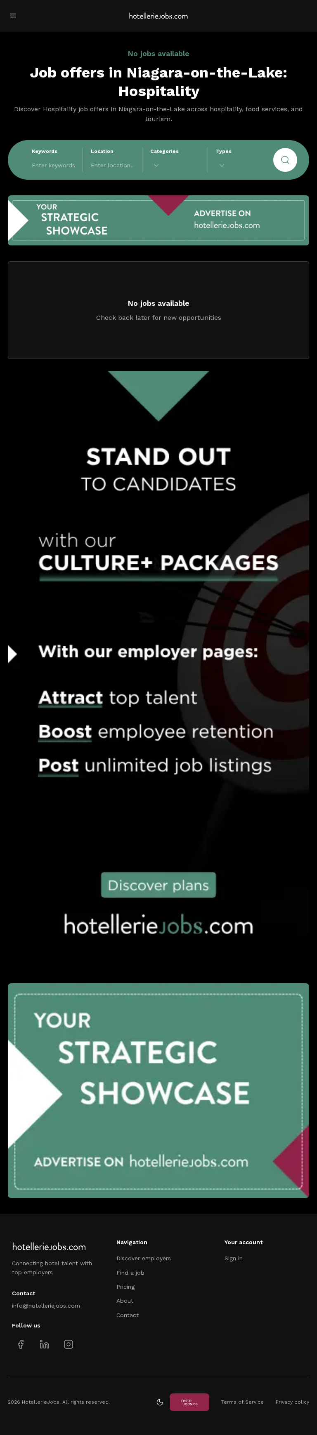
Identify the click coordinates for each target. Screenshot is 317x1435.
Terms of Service (242, 1402)
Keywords (44, 151)
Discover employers (143, 1258)
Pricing (125, 1286)
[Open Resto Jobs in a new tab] (189, 1402)
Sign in (234, 1258)
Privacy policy (292, 1402)
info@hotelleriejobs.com (46, 1305)
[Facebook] (21, 1344)
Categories (164, 151)
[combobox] (175, 165)
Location (102, 151)
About (124, 1300)
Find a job (130, 1272)
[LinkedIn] (44, 1344)
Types (224, 151)
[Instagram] (68, 1344)
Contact (127, 1315)
